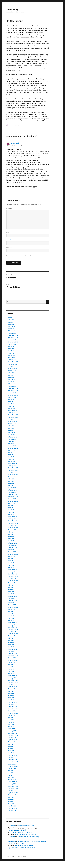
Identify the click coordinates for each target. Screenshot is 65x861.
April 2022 (11, 432)
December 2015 (12, 600)
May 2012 (11, 695)
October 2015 (12, 605)
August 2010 (12, 742)
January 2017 (12, 572)
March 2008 (12, 806)
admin (10, 125)
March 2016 (11, 594)
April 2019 (11, 512)
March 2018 (11, 541)
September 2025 (13, 342)
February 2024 (12, 384)
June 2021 (11, 454)
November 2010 (13, 735)
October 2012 (12, 684)
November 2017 (13, 549)
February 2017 (12, 569)
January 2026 (12, 333)
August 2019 (12, 503)
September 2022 (13, 421)
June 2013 (11, 667)
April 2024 (11, 379)
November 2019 (13, 496)
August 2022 (12, 424)
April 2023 (11, 406)
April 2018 (11, 538)
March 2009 (12, 779)
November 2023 (13, 390)
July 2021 (10, 452)
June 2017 (11, 561)
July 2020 (11, 479)
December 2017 (12, 547)
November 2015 (13, 603)
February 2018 (12, 543)
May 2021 (11, 457)
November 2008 (13, 788)
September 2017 (13, 554)
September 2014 (13, 633)
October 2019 (12, 499)
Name (8, 232)
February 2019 (12, 516)
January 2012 (12, 704)
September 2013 (13, 660)
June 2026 (11, 322)
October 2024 (12, 366)
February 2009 (12, 781)
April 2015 (11, 618)
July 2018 (11, 532)
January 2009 (12, 784)
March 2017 (11, 567)
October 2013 (12, 658)
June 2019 (11, 508)
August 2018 (12, 530)
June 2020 (11, 481)
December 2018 (13, 521)
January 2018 (12, 545)
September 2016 (13, 580)
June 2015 (11, 614)
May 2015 (11, 616)
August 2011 (11, 715)
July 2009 (11, 770)
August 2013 (12, 662)
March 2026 (12, 329)
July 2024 (11, 373)
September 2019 (13, 501)
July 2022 (11, 426)
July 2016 (10, 585)
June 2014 (11, 640)
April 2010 (11, 751)
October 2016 (12, 578)
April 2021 (11, 459)
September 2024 (13, 368)
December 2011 (12, 706)
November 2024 (13, 364)
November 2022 (13, 417)
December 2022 (13, 415)
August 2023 (12, 397)
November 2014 (13, 629)
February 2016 (12, 596)
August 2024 (12, 371)
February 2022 (12, 437)
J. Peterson (11, 825)
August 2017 (11, 556)
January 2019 (12, 519)
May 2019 (11, 510)
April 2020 (11, 485)
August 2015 (11, 609)
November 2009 (13, 762)
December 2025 (13, 335)
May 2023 (11, 404)
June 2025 (11, 348)
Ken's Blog (12, 9)
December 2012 (13, 680)
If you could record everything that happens (32, 841)
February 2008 (12, 808)
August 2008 (12, 795)
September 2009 (13, 766)
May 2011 (11, 722)
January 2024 (12, 386)
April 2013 (11, 671)
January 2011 (12, 731)
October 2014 (12, 631)
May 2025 (11, 351)
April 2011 (11, 724)
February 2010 (12, 755)
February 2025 (12, 357)
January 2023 (12, 412)
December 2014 (13, 627)
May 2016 (11, 589)
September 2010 (13, 740)
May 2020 (11, 483)
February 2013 (12, 675)
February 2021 (12, 463)
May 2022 (11, 430)
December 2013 (13, 653)
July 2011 (10, 717)
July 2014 (10, 638)
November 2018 (13, 523)
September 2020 (13, 474)
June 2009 (11, 773)
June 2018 (11, 534)
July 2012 (10, 691)
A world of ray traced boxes (25, 825)
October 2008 (12, 790)
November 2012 (13, 682)
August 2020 (12, 477)
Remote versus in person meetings (23, 832)
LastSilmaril (15, 143)
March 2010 (11, 753)
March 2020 (12, 488)
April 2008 (11, 804)
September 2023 (13, 395)
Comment (10, 208)
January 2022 (12, 439)
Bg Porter (11, 848)
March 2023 (11, 408)
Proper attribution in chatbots (24, 845)
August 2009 (12, 768)
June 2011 (11, 720)
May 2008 (11, 801)
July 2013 (10, 664)
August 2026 (12, 317)
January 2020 (12, 492)
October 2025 (12, 340)
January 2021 (12, 466)
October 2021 (12, 446)
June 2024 (11, 375)
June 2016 (11, 587)
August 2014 (12, 636)
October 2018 (12, 525)
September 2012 (13, 686)
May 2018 (11, 536)
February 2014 (12, 649)
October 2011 (12, 711)
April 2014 (11, 644)
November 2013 (13, 656)
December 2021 (13, 441)
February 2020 (12, 490)
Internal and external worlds (17, 830)
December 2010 (13, 733)
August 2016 (12, 583)
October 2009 (12, 764)
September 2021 (13, 448)
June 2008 (11, 799)
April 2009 (11, 777)
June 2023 (11, 401)
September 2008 (13, 793)
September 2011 (13, 713)
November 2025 (13, 337)
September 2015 (13, 607)
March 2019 (11, 514)
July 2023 (11, 399)
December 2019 (13, 494)
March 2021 (11, 461)
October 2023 (12, 393)
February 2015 (12, 622)
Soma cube (17, 839)
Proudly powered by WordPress (21, 856)
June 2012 (11, 693)
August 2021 (12, 450)
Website (9, 247)
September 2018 (13, 527)
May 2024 (11, 377)
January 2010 (12, 757)
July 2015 (10, 611)
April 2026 (11, 326)
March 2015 (11, 620)
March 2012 (11, 700)
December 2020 (13, 468)
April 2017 (11, 565)
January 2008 (12, 810)
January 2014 (12, 651)
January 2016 (12, 598)
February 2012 (12, 702)
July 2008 (11, 797)
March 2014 (11, 647)
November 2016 (13, 576)
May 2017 (11, 563)
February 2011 (12, 728)
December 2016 (13, 574)
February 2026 (12, 331)
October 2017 (12, 552)
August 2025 (12, 344)
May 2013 (11, 669)
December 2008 (13, 786)
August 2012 (12, 689)
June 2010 (11, 746)
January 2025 (12, 359)
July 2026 (11, 320)
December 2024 (13, 362)
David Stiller (12, 841)
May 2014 (11, 642)
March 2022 (12, 435)
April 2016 (11, 591)
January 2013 (12, 678)
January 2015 (12, 625)
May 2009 (11, 775)
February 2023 (12, 410)
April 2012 (11, 698)
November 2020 (13, 470)
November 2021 (13, 443)
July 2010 (11, 744)
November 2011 (12, 709)
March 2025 (11, 355)
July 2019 (10, 505)
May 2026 (11, 324)
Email (8, 240)
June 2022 (11, 428)
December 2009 (13, 759)
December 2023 (13, 388)
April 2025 (11, 353)
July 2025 (11, 346)
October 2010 (12, 737)
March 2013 (11, 673)
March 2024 (12, 382)
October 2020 (12, 472)
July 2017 (10, 558)
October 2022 (12, 419)
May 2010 (11, 748)
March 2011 (11, 726)
